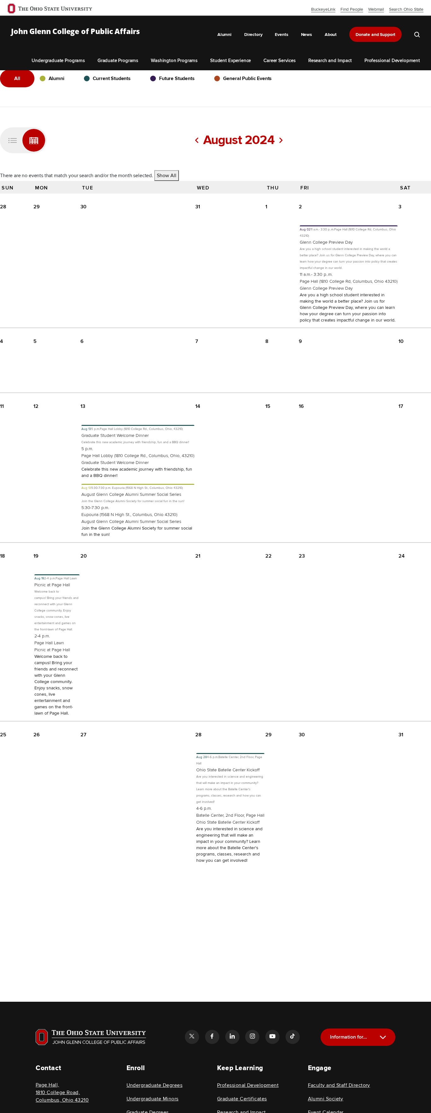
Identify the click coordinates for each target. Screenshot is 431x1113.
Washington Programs (174, 61)
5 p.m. (87, 448)
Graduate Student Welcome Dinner (115, 435)
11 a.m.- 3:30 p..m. (316, 274)
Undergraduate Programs (58, 61)
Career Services (279, 61)
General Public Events (247, 78)
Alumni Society (325, 1099)
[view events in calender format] (33, 140)
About (331, 34)
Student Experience (230, 61)
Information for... (348, 1037)
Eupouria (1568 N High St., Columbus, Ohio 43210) (129, 514)
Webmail (376, 9)
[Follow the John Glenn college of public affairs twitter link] (192, 1036)
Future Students (177, 78)
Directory (253, 34)
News (306, 34)
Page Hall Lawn (49, 643)
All (17, 78)
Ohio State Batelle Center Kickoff (228, 770)
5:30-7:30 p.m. (95, 507)
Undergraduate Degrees (155, 1085)
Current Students (112, 78)
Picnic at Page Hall (52, 585)
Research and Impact (330, 61)
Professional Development (392, 61)
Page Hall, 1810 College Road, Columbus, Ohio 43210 (62, 1092)
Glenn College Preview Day (326, 242)
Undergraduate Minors (153, 1099)
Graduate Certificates (242, 1099)
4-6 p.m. (204, 808)
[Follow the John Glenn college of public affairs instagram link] (252, 1036)
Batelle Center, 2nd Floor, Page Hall (230, 815)
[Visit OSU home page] (91, 1037)
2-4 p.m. (42, 636)
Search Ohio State (406, 9)
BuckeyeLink (323, 9)
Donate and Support (375, 34)
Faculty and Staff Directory (339, 1085)
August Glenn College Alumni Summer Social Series (131, 494)
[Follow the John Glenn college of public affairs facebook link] (212, 1036)
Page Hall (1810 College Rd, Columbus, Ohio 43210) (349, 281)
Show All (166, 175)
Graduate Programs (117, 61)
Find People (351, 9)
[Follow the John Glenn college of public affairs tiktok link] (292, 1036)
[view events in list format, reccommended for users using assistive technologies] (13, 140)
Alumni (224, 34)
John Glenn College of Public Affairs (75, 31)
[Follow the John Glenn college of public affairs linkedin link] (232, 1036)
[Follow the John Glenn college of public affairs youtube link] (272, 1036)
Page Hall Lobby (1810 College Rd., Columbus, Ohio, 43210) (137, 455)
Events (281, 34)
